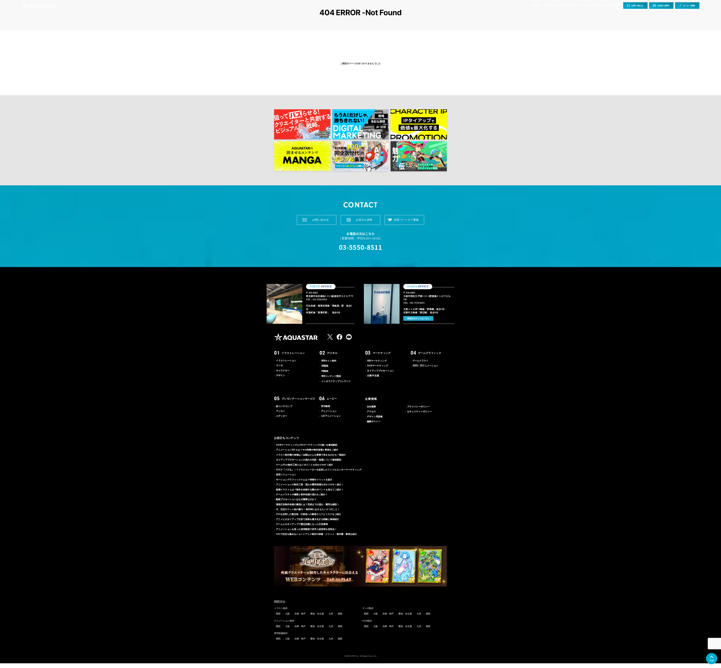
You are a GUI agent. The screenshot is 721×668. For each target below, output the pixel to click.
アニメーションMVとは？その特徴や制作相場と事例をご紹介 (307, 449)
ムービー (332, 398)
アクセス (371, 411)
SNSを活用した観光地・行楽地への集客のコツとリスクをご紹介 (308, 514)
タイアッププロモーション (380, 370)
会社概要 (371, 406)
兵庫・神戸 (300, 613)
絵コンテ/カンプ (284, 406)
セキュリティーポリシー (419, 411)
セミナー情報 (689, 6)
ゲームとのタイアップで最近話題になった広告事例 (302, 524)
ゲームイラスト (420, 360)
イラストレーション (293, 352)
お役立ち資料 (663, 6)
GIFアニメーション (331, 416)
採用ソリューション (286, 474)
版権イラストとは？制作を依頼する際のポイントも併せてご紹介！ (310, 489)
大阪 (287, 613)
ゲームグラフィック (429, 352)
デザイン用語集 (375, 416)
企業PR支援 (373, 375)
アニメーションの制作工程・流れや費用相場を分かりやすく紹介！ (310, 484)
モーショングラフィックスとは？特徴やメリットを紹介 (304, 479)
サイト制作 (328, 360)
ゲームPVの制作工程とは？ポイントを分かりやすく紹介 (304, 464)
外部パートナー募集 (406, 219)
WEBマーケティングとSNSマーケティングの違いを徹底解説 (306, 445)
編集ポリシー (373, 421)
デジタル (332, 352)
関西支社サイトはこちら (418, 318)
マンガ (279, 365)
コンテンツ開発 (331, 376)
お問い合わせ (637, 6)
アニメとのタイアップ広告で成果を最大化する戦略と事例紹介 (307, 519)
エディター (281, 416)
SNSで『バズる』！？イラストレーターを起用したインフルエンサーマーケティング (318, 469)
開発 (324, 366)
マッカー (280, 411)
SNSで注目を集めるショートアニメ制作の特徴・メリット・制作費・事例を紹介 (316, 534)
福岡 (340, 613)
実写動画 (325, 406)
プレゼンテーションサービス (298, 398)
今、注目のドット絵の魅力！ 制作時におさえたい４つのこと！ (308, 509)
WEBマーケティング (377, 365)
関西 (278, 613)
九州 (331, 613)
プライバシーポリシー (418, 406)
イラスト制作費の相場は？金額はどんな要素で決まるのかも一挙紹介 (311, 455)
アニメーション (425, 365)
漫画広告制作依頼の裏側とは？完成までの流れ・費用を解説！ (307, 504)
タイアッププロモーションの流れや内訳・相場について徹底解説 (308, 459)
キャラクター (283, 370)
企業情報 (371, 399)
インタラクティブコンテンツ (336, 381)
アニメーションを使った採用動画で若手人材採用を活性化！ (306, 529)
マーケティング (382, 352)
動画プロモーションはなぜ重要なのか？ (296, 499)
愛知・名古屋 (317, 613)
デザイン (280, 375)
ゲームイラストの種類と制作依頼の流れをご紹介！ (302, 494)
